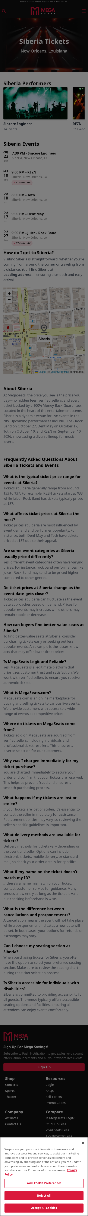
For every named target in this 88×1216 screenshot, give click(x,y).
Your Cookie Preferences (44, 1183)
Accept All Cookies (44, 1208)
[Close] (83, 1143)
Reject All (44, 1195)
